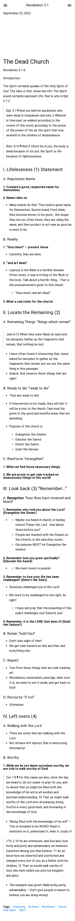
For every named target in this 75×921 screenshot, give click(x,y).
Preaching (19, 906)
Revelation (48, 906)
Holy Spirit (9, 910)
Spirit (22, 910)
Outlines (33, 906)
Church (62, 906)
